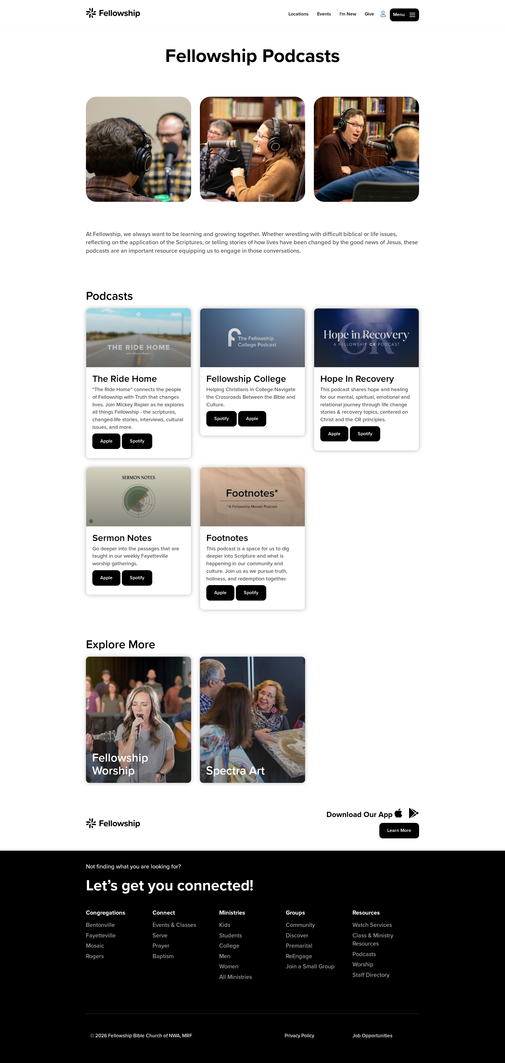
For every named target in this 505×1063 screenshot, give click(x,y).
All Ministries (235, 976)
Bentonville (100, 924)
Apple (106, 441)
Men (224, 956)
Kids (224, 924)
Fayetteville (101, 935)
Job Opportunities (372, 1035)
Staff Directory (371, 974)
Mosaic (95, 945)
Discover (297, 935)
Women (228, 966)
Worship (362, 964)
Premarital (299, 945)
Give (369, 14)
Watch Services (372, 924)
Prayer (161, 945)
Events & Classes (174, 924)
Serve (160, 935)
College (229, 945)
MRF (187, 1035)
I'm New (348, 14)
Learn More (399, 830)
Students (230, 935)
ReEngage (299, 956)
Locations (298, 14)
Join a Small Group (310, 966)
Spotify (137, 441)
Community (300, 924)
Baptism (163, 956)
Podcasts (364, 954)
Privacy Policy (299, 1035)
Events (324, 14)
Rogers (95, 956)
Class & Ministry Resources (372, 939)
